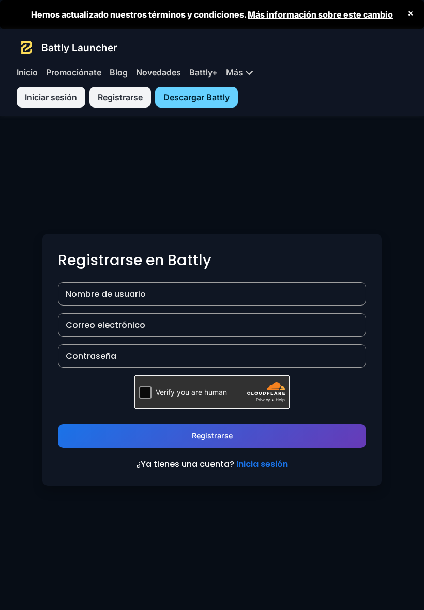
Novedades (158, 72)
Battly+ (203, 72)
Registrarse (120, 97)
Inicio (27, 72)
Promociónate (73, 72)
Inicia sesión (262, 464)
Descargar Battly (196, 97)
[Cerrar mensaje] (410, 13)
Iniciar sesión (51, 97)
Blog (119, 72)
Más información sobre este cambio (320, 14)
